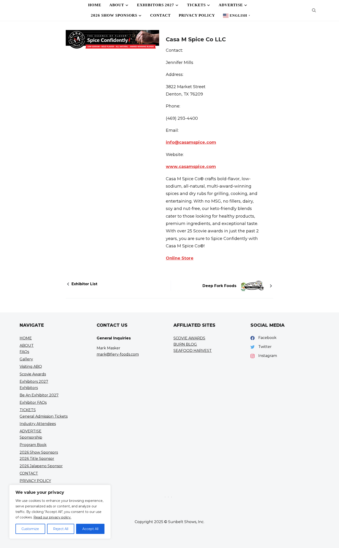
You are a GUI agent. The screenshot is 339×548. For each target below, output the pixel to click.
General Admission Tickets (44, 416)
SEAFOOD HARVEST (192, 350)
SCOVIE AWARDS (189, 338)
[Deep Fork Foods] (253, 285)
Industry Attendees (38, 424)
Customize (30, 529)
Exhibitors (29, 388)
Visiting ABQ (31, 366)
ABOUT (116, 5)
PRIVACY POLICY (197, 15)
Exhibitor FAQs (33, 402)
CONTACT (160, 15)
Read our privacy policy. (52, 517)
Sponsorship (31, 437)
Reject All (60, 529)
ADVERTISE (231, 5)
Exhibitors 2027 (155, 5)
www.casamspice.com (191, 166)
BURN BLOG (185, 344)
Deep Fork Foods (219, 286)
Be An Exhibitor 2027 (39, 395)
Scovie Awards (33, 374)
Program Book (33, 445)
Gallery (26, 359)
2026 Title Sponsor (37, 458)
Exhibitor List (84, 284)
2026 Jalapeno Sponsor (41, 466)
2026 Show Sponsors (114, 15)
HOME (94, 5)
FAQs (24, 352)
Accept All (90, 529)
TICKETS (196, 5)
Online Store (179, 258)
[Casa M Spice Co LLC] (112, 47)
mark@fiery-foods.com (118, 354)
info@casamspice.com (191, 142)
